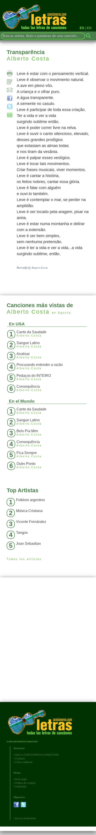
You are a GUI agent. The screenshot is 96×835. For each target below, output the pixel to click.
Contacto (20, 758)
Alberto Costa (28, 58)
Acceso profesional (25, 818)
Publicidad (20, 786)
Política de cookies (25, 783)
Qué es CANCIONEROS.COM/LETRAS (37, 754)
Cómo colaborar (24, 762)
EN (89, 28)
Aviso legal (21, 779)
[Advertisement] (48, 643)
